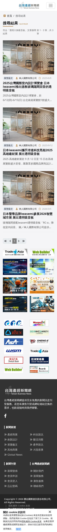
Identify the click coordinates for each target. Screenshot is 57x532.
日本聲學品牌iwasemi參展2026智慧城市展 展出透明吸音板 (28, 215)
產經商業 (12, 434)
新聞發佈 (12, 471)
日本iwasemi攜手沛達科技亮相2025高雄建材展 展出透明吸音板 (28, 152)
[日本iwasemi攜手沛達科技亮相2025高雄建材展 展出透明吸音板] (28, 124)
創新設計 (12, 439)
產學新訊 (38, 444)
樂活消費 (38, 439)
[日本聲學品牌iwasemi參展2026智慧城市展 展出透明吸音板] (28, 188)
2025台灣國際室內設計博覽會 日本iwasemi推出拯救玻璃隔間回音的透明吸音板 (27, 86)
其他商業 (12, 449)
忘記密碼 (12, 486)
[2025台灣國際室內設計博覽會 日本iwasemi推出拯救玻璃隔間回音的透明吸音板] (28, 57)
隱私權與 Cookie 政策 (31, 521)
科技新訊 (38, 434)
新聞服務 (38, 476)
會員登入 (12, 481)
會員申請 (12, 476)
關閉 (18, 529)
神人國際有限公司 (28, 78)
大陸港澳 (38, 449)
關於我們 (38, 471)
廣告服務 (38, 481)
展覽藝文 (12, 444)
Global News (14, 454)
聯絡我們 (38, 486)
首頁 (9, 15)
